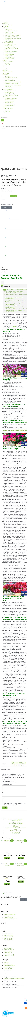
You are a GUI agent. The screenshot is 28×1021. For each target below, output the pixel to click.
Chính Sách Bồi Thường (9, 57)
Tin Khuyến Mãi (8, 39)
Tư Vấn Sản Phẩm (8, 29)
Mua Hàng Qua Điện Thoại (10, 44)
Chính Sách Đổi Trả (9, 55)
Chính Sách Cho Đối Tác (10, 58)
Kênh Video (7, 63)
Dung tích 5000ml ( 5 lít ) (19, 765)
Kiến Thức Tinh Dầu (9, 61)
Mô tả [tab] (2, 267)
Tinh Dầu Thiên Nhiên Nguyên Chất (12, 126)
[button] (1, 201)
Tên (3, 792)
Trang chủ (5, 22)
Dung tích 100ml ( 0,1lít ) (17, 762)
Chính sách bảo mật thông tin (11, 51)
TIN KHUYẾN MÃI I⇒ (14, 430)
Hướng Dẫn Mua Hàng (8, 42)
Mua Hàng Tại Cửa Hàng (10, 47)
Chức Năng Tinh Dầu (9, 32)
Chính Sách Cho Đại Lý (9, 52)
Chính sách (5, 50)
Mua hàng (13, 196)
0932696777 (11, 1013)
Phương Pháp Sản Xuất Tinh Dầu (11, 36)
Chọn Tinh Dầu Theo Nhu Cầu (11, 30)
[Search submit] (2, 120)
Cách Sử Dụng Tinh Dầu (10, 33)
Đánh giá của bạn (7, 781)
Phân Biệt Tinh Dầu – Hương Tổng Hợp (13, 38)
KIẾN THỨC (5, 28)
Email (3, 798)
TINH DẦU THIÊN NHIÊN (17, 429)
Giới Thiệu (5, 23)
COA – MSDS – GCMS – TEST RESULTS (13, 35)
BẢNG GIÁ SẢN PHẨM (7, 25)
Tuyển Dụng (7, 64)
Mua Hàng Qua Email (9, 45)
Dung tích (3, 188)
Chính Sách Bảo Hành (9, 54)
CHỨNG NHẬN (6, 26)
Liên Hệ (4, 66)
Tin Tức (4, 60)
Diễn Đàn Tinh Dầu (9, 41)
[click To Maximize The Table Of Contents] (2, 282)
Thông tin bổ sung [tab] (5, 269)
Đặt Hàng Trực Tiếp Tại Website (11, 48)
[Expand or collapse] (2, 285)
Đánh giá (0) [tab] (3, 271)
